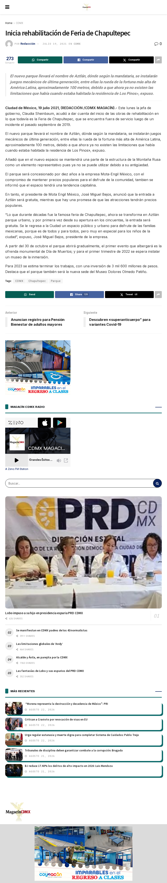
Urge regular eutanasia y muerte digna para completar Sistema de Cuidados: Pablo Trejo (82, 735)
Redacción (27, 43)
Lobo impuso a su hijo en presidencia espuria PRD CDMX (44, 613)
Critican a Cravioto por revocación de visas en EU (56, 719)
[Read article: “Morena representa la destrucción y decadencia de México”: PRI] (14, 708)
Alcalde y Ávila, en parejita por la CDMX (41, 657)
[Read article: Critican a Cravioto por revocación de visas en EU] (14, 724)
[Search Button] (157, 483)
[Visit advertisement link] (83, 853)
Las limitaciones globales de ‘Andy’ (39, 644)
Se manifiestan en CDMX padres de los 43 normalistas (51, 630)
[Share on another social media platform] (158, 59)
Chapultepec (37, 281)
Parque (56, 281)
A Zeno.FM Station (16, 469)
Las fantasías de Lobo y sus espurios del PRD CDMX (50, 671)
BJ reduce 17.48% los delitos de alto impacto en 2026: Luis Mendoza (69, 766)
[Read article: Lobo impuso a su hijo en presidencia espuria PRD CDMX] (83, 552)
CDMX (19, 23)
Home (8, 23)
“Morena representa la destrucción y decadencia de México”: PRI (66, 704)
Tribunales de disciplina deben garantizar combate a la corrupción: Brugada (74, 750)
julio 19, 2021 (55, 43)
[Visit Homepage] (86, 7)
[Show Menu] (7, 7)
